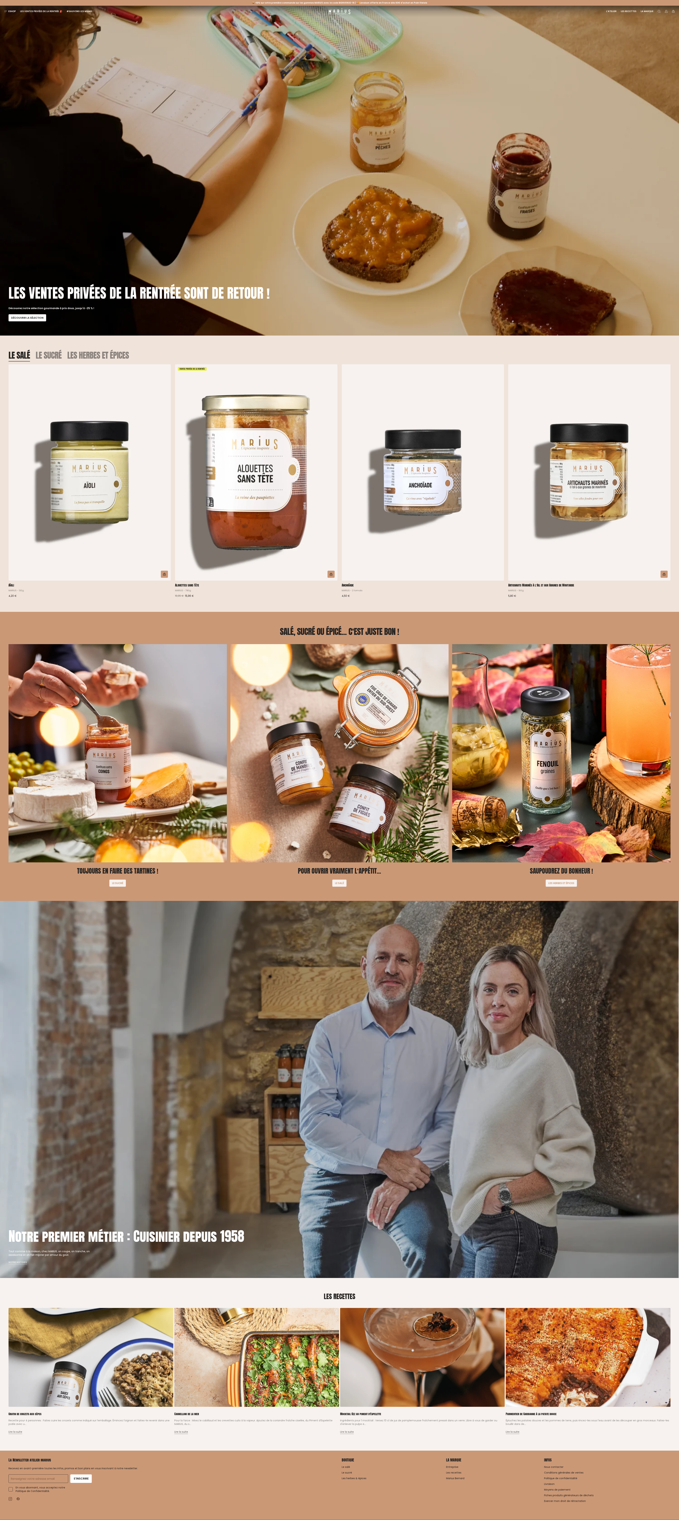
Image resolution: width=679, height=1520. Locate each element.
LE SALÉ (19, 355)
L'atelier (611, 11)
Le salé (346, 1467)
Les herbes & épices (354, 1478)
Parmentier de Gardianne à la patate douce (531, 1414)
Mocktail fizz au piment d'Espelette (360, 1414)
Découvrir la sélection (27, 318)
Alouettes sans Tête (187, 585)
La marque (647, 11)
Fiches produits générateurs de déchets (569, 1495)
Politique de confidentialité (560, 1478)
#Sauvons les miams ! (80, 11)
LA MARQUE (453, 1460)
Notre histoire (18, 1262)
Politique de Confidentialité (32, 1491)
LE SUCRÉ (49, 355)
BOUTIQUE (348, 1460)
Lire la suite (15, 1432)
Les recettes (628, 11)
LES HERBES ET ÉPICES (98, 355)
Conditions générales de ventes (563, 1472)
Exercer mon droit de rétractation (565, 1501)
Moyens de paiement (557, 1489)
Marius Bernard (455, 1478)
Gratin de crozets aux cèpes (25, 1414)
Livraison (549, 1484)
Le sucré (347, 1472)
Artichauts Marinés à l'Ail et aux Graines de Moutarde (541, 585)
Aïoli (11, 585)
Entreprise (452, 1467)
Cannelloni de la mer (186, 1414)
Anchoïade (348, 585)
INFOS (548, 1460)
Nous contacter (553, 1467)
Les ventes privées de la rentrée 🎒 (41, 11)
